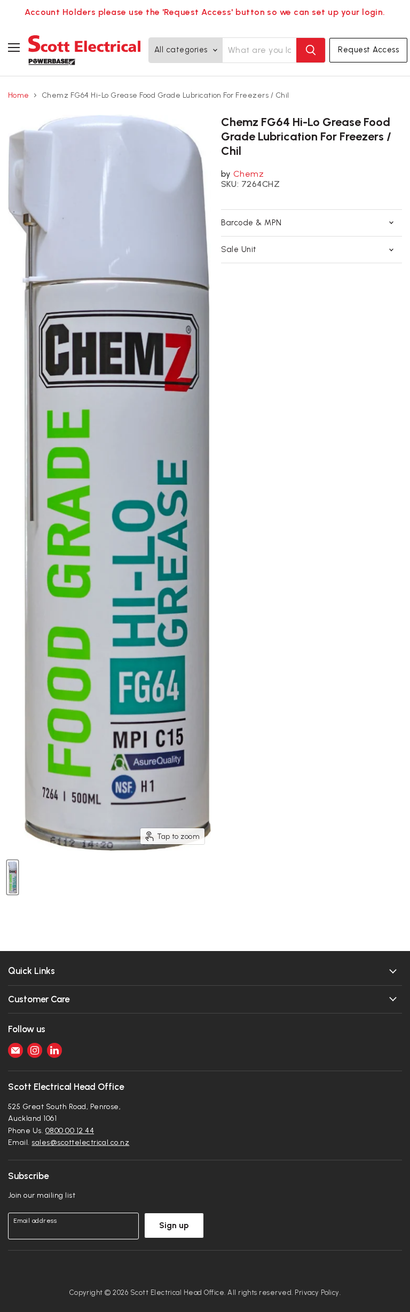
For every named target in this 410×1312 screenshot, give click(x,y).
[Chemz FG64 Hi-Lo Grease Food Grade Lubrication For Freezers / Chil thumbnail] (12, 877)
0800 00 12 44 (69, 1130)
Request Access (368, 49)
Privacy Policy (317, 1293)
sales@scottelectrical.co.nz (80, 1142)
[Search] (310, 50)
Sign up (174, 1225)
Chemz (248, 174)
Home (18, 95)
